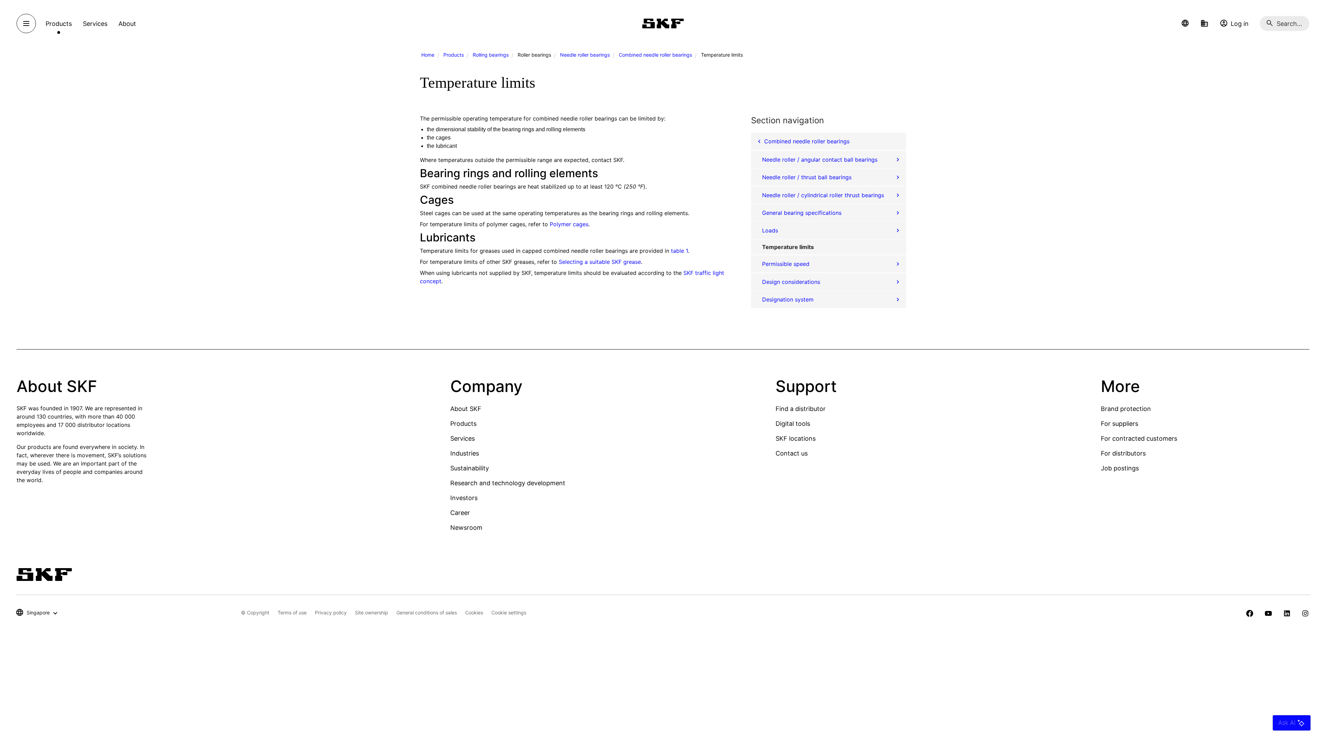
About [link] (127, 23)
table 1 (679, 250)
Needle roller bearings (585, 55)
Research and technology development (507, 483)
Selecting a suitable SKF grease (600, 261)
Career (460, 512)
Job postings (1120, 468)
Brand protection (1126, 408)
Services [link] (95, 23)
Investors (464, 497)
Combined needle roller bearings (655, 55)
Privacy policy (331, 612)
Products (453, 55)
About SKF (465, 408)
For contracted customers (1139, 438)
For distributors (1123, 453)
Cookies (474, 612)
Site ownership (371, 612)
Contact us (792, 453)
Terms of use (292, 612)
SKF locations (796, 438)
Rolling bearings (491, 55)
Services (462, 438)
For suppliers (1119, 423)
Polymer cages (569, 224)
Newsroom (466, 527)
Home (427, 55)
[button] (1185, 23)
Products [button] (59, 23)
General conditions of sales (426, 612)
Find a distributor (801, 408)
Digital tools (793, 423)
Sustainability (469, 468)
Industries (464, 453)
